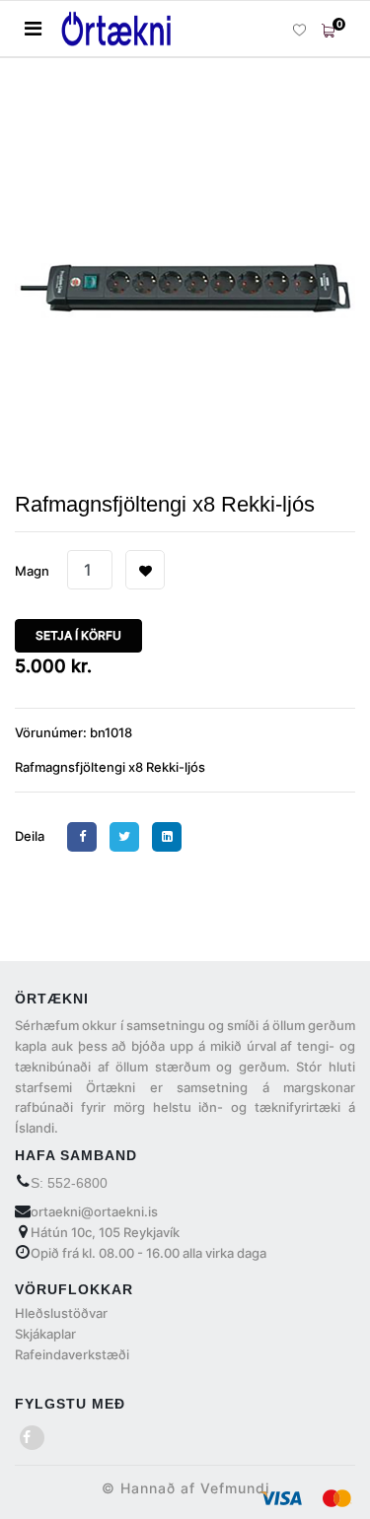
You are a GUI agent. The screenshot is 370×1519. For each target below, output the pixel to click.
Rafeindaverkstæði (72, 1354)
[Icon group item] (32, 1437)
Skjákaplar (45, 1334)
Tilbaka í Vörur (95, 107)
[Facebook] (87, 836)
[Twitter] (129, 836)
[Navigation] (33, 28)
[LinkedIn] (171, 836)
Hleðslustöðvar (61, 1313)
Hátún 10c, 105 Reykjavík (105, 1232)
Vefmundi (234, 1488)
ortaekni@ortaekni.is (94, 1211)
